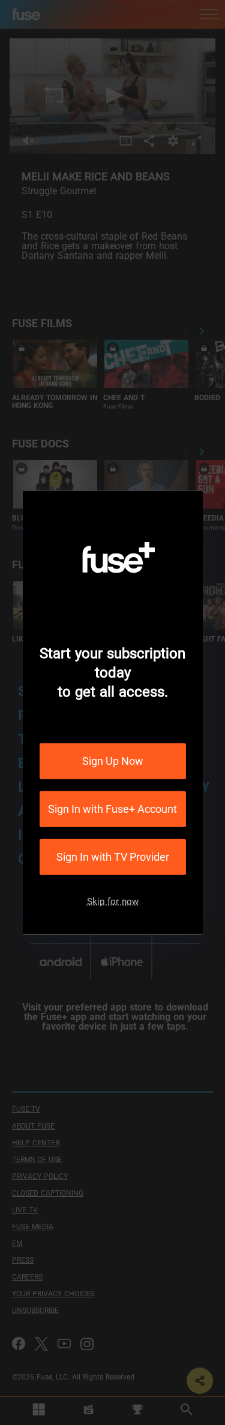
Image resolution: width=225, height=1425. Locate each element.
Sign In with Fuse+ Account (112, 809)
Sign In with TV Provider (112, 857)
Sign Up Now (112, 761)
